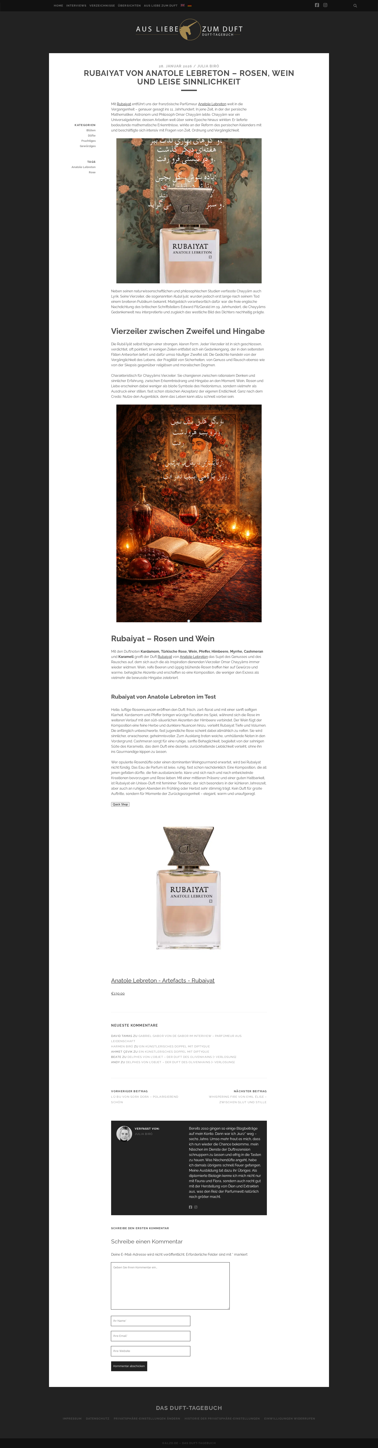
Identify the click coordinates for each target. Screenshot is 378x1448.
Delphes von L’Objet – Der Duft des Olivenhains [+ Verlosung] (182, 1057)
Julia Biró (208, 66)
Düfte (92, 135)
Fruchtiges (88, 140)
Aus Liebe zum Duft (161, 5)
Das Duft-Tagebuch (189, 1408)
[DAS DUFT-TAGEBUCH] (189, 40)
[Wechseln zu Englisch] (183, 5)
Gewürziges (88, 146)
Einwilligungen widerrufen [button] (289, 1418)
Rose (92, 172)
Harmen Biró (122, 1046)
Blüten (91, 130)
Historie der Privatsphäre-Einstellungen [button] (222, 1418)
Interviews (76, 5)
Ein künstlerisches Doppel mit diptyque (174, 1046)
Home (58, 5)
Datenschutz (97, 1418)
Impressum (72, 1418)
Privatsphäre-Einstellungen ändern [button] (147, 1418)
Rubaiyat (124, 104)
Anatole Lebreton (212, 104)
